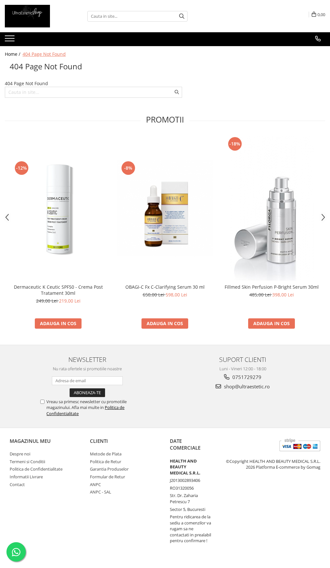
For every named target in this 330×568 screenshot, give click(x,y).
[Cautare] (182, 16)
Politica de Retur (105, 461)
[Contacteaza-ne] (318, 38)
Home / (13, 54)
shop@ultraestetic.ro (246, 386)
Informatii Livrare (26, 477)
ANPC (95, 484)
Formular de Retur (107, 477)
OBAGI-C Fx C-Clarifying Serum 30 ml (165, 287)
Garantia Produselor (109, 469)
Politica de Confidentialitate (36, 469)
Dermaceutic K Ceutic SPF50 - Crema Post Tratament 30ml (58, 290)
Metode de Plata (105, 454)
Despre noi (20, 454)
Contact (17, 484)
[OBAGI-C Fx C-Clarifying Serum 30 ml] (165, 208)
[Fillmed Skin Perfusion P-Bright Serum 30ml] (271, 208)
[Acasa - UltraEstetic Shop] (37, 16)
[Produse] (10, 40)
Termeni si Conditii (27, 461)
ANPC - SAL (100, 492)
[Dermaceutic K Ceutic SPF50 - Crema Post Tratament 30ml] (58, 208)
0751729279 (246, 377)
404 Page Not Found (44, 54)
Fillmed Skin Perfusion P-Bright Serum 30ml (272, 287)
